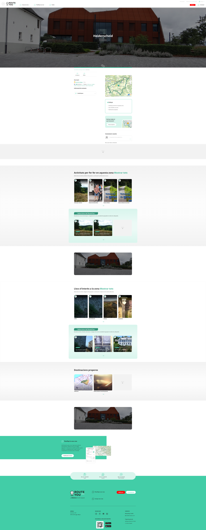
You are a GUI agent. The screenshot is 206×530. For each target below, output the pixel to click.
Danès (75, 85)
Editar (84, 75)
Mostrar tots (120, 172)
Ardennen (83, 69)
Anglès (93, 84)
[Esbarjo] (110, 306)
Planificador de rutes (67, 455)
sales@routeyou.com (130, 515)
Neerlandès (90, 85)
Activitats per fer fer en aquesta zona (115, 105)
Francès (83, 85)
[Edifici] (81, 306)
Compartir (77, 75)
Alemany (89, 84)
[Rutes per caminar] (81, 190)
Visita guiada (182, 1)
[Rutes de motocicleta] (95, 190)
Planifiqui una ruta (100, 492)
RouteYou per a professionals (191, 1)
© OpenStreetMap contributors (128, 96)
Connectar (131, 492)
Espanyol (79, 85)
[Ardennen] (83, 382)
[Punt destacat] (95, 306)
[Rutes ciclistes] (110, 190)
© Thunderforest (121, 96)
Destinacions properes (113, 109)
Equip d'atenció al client (131, 521)
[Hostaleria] (125, 306)
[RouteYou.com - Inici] (10, 3)
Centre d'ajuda (129, 523)
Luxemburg (80, 69)
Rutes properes (111, 124)
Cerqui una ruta (99, 498)
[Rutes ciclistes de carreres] (125, 190)
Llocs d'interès (76, 69)
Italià (87, 85)
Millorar (192, 5)
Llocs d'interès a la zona (113, 107)
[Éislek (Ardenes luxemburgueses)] (103, 382)
